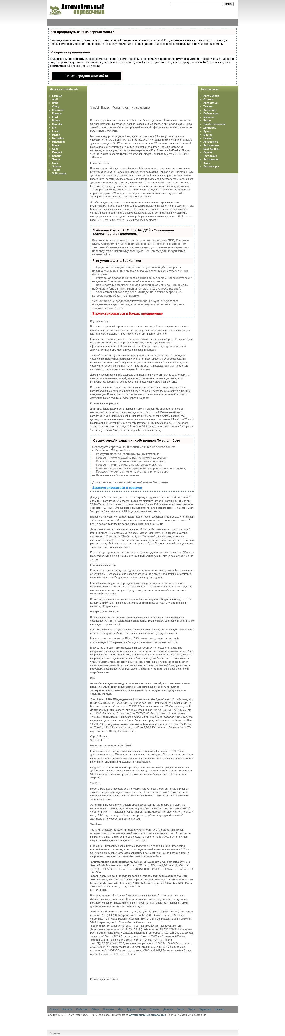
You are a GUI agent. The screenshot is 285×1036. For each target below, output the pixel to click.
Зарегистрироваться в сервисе (117, 487)
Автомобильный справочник (147, 1015)
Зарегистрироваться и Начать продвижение (127, 313)
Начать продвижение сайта (87, 76)
